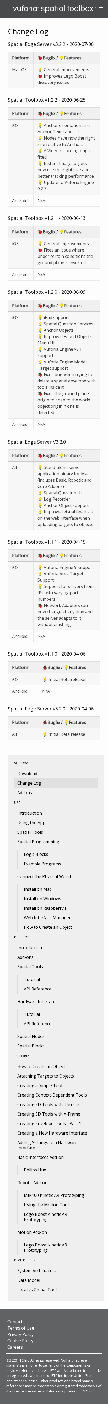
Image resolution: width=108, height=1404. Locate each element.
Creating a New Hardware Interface (52, 1133)
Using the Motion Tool (46, 1205)
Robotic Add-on (32, 1182)
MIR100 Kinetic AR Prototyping (54, 1195)
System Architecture (37, 1271)
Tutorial (32, 979)
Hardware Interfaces (37, 1001)
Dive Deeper (25, 1260)
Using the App (31, 823)
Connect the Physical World (44, 876)
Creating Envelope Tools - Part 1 (49, 1123)
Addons (24, 792)
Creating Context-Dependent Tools (52, 1095)
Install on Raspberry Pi (46, 908)
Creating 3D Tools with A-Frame (48, 1114)
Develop (22, 937)
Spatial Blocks (31, 1046)
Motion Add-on (32, 1232)
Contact (15, 1322)
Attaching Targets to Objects (45, 1076)
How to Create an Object (48, 927)
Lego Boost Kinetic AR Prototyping (45, 1216)
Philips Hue (35, 1170)
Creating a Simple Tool (39, 1085)
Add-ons (25, 957)
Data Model (28, 1280)
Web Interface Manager (47, 918)
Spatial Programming (38, 842)
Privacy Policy (20, 1334)
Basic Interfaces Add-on (40, 1157)
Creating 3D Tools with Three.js (48, 1104)
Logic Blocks (36, 854)
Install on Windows (42, 899)
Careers (15, 1347)
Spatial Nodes (31, 1036)
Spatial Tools (30, 832)
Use (17, 802)
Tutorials (24, 1056)
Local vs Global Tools (38, 1290)
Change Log (29, 783)
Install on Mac (37, 889)
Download (27, 773)
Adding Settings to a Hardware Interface (47, 1145)
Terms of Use (20, 1328)
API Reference (37, 989)
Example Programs (42, 864)
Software (23, 763)
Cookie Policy (20, 1341)
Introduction (29, 813)
